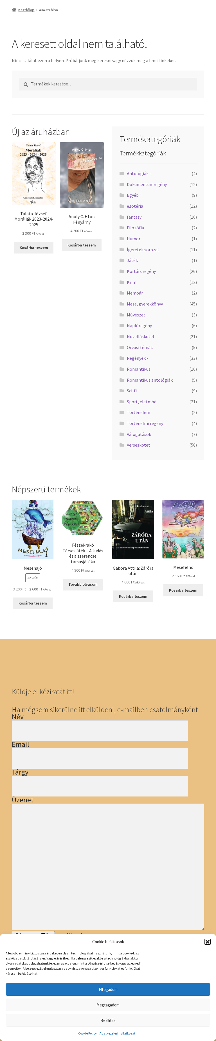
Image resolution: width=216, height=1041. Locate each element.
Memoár (135, 293)
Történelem (138, 412)
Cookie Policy (87, 1033)
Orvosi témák (140, 347)
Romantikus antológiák (150, 380)
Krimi (132, 282)
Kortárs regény (141, 271)
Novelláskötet (141, 336)
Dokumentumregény (147, 184)
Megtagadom (108, 1005)
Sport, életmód (141, 401)
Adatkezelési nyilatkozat (117, 1033)
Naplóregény (139, 325)
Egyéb (133, 195)
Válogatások (139, 434)
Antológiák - (139, 173)
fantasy (134, 217)
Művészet (136, 315)
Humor (133, 238)
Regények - (137, 358)
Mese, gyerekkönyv (145, 304)
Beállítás (108, 1020)
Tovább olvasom (83, 584)
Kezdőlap (26, 9)
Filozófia (135, 227)
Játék (132, 260)
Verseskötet (138, 445)
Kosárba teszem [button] (34, 247)
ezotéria (135, 206)
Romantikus (138, 369)
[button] (207, 942)
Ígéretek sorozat (143, 249)
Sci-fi (132, 390)
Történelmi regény (145, 423)
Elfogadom (108, 989)
